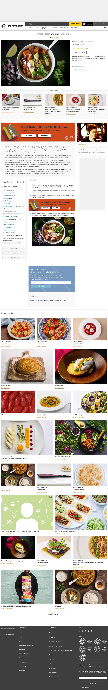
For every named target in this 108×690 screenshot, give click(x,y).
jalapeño (5, 219)
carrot (5, 198)
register (41, 300)
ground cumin (11, 222)
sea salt (7, 203)
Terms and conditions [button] (35, 289)
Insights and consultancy (55, 641)
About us (51, 659)
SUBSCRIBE (41, 286)
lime (4, 211)
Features (21, 658)
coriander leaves (13, 238)
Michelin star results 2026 (26, 645)
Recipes (21, 637)
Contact (51, 633)
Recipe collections (24, 653)
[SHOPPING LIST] (23, 182)
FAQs (50, 655)
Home (20, 632)
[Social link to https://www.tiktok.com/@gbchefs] (91, 631)
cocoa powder (9, 227)
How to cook (22, 662)
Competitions (22, 666)
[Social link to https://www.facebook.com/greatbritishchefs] (79, 631)
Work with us (52, 637)
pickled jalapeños (61, 169)
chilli (83, 58)
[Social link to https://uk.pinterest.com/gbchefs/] (82, 631)
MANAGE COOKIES (9, 634)
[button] (29, 28)
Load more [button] (53, 614)
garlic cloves (6, 201)
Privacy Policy (53, 672)
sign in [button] (36, 300)
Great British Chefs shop (55, 646)
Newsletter (22, 670)
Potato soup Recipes (79, 69)
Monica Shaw (55, 37)
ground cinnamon (10, 230)
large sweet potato (7, 206)
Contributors (52, 668)
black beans (5, 216)
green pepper (7, 195)
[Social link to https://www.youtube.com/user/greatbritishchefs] (88, 631)
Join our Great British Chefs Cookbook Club (60, 650)
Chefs (20, 641)
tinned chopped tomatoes (15, 213)
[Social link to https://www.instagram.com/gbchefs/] (85, 631)
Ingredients (22, 649)
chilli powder (11, 224)
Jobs (50, 663)
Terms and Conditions (54, 677)
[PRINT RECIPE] (20, 182)
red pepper (6, 192)
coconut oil (11, 243)
